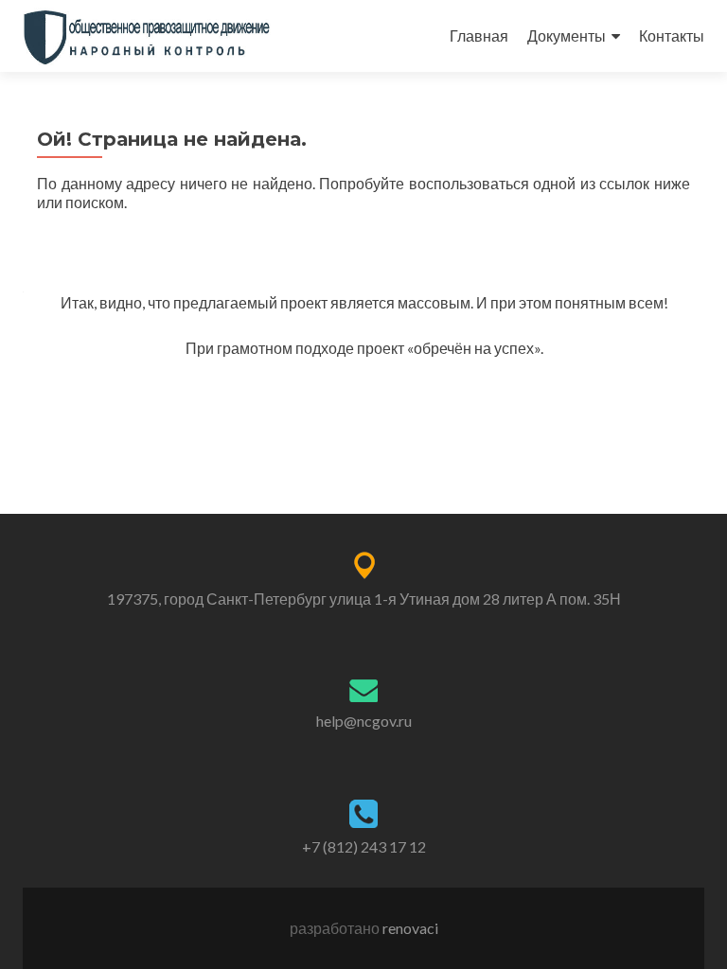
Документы (566, 35)
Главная (479, 35)
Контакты (671, 35)
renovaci (410, 928)
